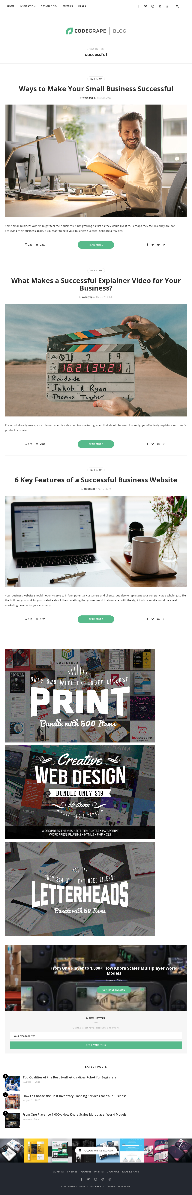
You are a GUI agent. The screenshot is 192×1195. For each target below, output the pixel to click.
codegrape (89, 97)
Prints (99, 1171)
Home (10, 6)
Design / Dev (49, 6)
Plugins (85, 1171)
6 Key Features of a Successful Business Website (96, 479)
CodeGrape (93, 1186)
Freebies (68, 6)
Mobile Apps (130, 1171)
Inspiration (28, 6)
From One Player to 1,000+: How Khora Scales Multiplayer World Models (97, 970)
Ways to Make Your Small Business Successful (96, 88)
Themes (72, 1171)
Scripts (58, 1171)
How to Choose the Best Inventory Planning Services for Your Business (74, 1096)
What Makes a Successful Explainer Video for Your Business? (96, 284)
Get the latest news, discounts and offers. (96, 1027)
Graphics (113, 1171)
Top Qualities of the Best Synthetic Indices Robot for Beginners (69, 1077)
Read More (96, 244)
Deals (82, 6)
